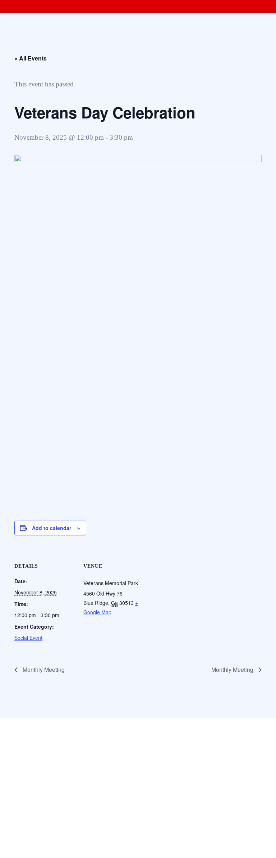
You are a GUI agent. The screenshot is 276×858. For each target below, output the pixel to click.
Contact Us (18, 823)
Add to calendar (51, 527)
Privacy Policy (21, 838)
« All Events (30, 58)
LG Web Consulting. (203, 777)
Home (13, 795)
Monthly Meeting (43, 669)
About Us (16, 809)
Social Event (28, 637)
